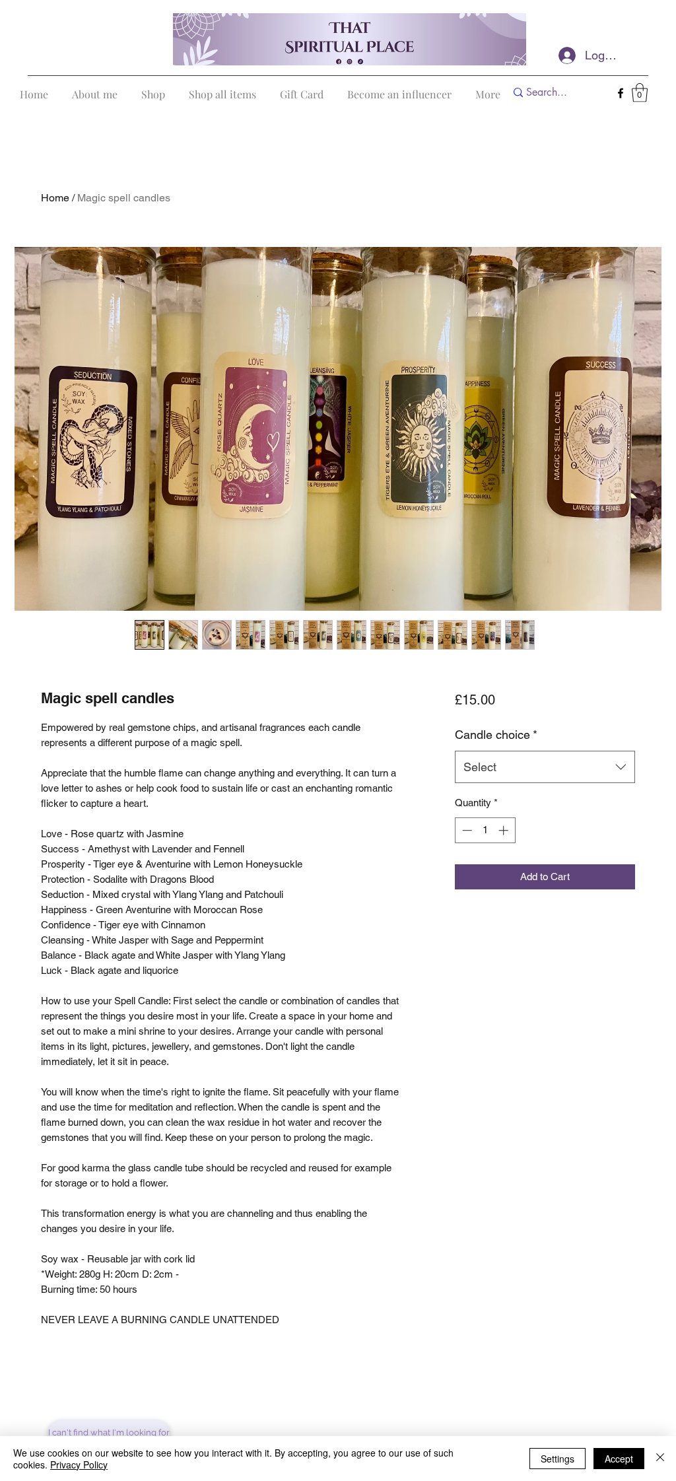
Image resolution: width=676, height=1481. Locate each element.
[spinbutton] (485, 830)
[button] (640, 92)
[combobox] (545, 767)
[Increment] (505, 830)
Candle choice (496, 734)
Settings (557, 1458)
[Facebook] (620, 93)
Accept (619, 1458)
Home (55, 197)
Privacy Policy (79, 1464)
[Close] (660, 1458)
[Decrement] (466, 830)
